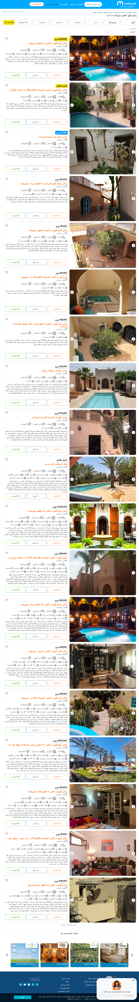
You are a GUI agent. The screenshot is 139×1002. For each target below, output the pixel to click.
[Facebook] (37, 984)
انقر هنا (82, 999)
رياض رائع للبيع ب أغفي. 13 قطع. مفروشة (48, 511)
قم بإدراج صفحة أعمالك (91, 982)
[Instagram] (20, 984)
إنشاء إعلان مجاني (36, 4)
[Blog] (29, 984)
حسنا (22, 997)
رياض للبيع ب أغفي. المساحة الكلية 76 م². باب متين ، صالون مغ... (37, 838)
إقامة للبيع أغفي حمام (19, 11)
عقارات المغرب (131, 12)
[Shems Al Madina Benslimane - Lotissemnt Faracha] (32, 945)
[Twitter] (33, 984)
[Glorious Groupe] (122, 945)
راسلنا (68, 982)
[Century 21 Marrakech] (93, 945)
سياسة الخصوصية (64, 991)
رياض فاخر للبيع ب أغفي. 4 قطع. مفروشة (48, 230)
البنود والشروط (65, 988)
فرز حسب (133, 28)
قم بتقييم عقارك (93, 4)
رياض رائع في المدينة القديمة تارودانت (50, 417)
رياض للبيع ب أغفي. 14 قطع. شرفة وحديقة (48, 885)
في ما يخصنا (66, 978)
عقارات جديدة (76, 4)
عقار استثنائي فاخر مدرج (56, 464)
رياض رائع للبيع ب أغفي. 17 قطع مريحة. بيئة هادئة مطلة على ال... (37, 745)
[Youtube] (24, 984)
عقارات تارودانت (119, 12)
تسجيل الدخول (51, 4)
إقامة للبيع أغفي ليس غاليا (7, 11)
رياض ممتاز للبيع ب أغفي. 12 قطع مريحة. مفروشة (44, 604)
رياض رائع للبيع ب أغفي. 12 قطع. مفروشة (48, 43)
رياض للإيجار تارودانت (104, 12)
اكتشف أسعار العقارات (92, 985)
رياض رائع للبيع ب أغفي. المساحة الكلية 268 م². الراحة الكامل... (38, 90)
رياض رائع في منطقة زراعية (55, 370)
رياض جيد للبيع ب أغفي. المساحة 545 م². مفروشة (44, 698)
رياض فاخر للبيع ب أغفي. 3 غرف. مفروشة (48, 651)
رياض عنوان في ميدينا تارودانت (53, 137)
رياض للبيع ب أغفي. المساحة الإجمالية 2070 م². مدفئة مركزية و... (37, 557)
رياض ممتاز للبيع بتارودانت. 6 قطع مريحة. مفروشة (44, 183)
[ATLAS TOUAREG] (62, 945)
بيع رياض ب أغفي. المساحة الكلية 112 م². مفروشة (44, 277)
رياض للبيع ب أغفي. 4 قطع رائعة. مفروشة (48, 791)
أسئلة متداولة (65, 985)
